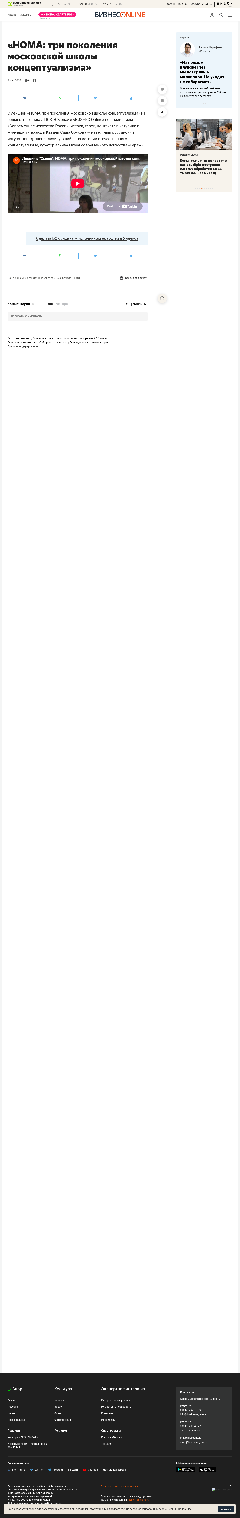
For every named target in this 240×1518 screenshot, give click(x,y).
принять (226, 1509)
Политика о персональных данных (119, 1486)
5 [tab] (202, 188)
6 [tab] (204, 188)
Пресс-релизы (16, 1419)
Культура (63, 1389)
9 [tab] (210, 188)
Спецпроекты (111, 1430)
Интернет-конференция (115, 1400)
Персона (13, 1406)
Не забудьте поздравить (116, 1406)
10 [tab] (212, 188)
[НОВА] (57, 15)
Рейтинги (107, 1413)
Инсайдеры (108, 1419)
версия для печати (136, 277)
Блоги (11, 1413)
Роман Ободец (208, 47)
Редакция (15, 1430)
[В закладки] (162, 100)
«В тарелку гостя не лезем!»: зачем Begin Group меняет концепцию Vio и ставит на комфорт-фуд (203, 166)
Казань (171, 3)
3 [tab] (205, 103)
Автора (62, 304)
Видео (58, 1406)
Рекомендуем (189, 154)
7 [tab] (206, 188)
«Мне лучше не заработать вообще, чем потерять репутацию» (203, 69)
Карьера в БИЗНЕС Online (23, 1437)
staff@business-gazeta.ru (195, 1442)
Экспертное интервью (123, 1389)
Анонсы (59, 1400)
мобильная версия (114, 1469)
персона (185, 37)
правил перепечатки (138, 1499)
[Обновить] (162, 298)
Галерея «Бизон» (111, 1437)
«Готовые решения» (211, 51)
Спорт (17, 1389)
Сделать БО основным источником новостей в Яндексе (87, 238)
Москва (195, 3)
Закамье (25, 14)
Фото (57, 1413)
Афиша (12, 1400)
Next (228, 103)
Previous (181, 103)
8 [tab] (208, 188)
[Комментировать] (162, 89)
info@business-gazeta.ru (194, 1414)
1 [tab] (195, 188)
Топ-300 (106, 1443)
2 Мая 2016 (14, 80)
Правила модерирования (23, 346)
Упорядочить (136, 304)
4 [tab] (201, 188)
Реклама (60, 1430)
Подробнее (184, 1508)
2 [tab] (203, 103)
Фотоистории (62, 1419)
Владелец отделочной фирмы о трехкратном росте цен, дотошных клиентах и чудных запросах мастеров (203, 87)
